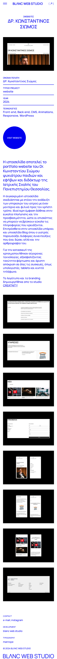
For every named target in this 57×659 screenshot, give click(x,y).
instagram (17, 620)
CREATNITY (10, 285)
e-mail (6, 620)
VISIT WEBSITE (14, 137)
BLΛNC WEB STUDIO (28, 4)
